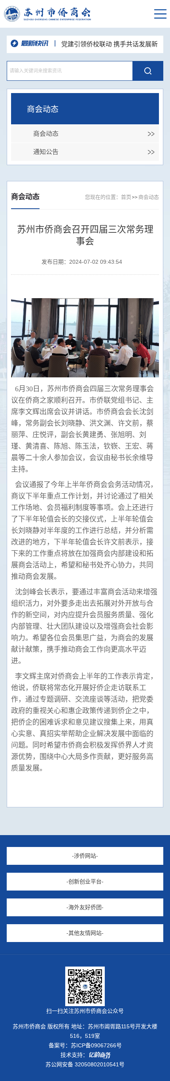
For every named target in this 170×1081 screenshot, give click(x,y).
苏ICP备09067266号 (96, 1045)
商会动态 (46, 133)
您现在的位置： (103, 197)
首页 (126, 197)
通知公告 (46, 151)
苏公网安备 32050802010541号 (85, 1064)
